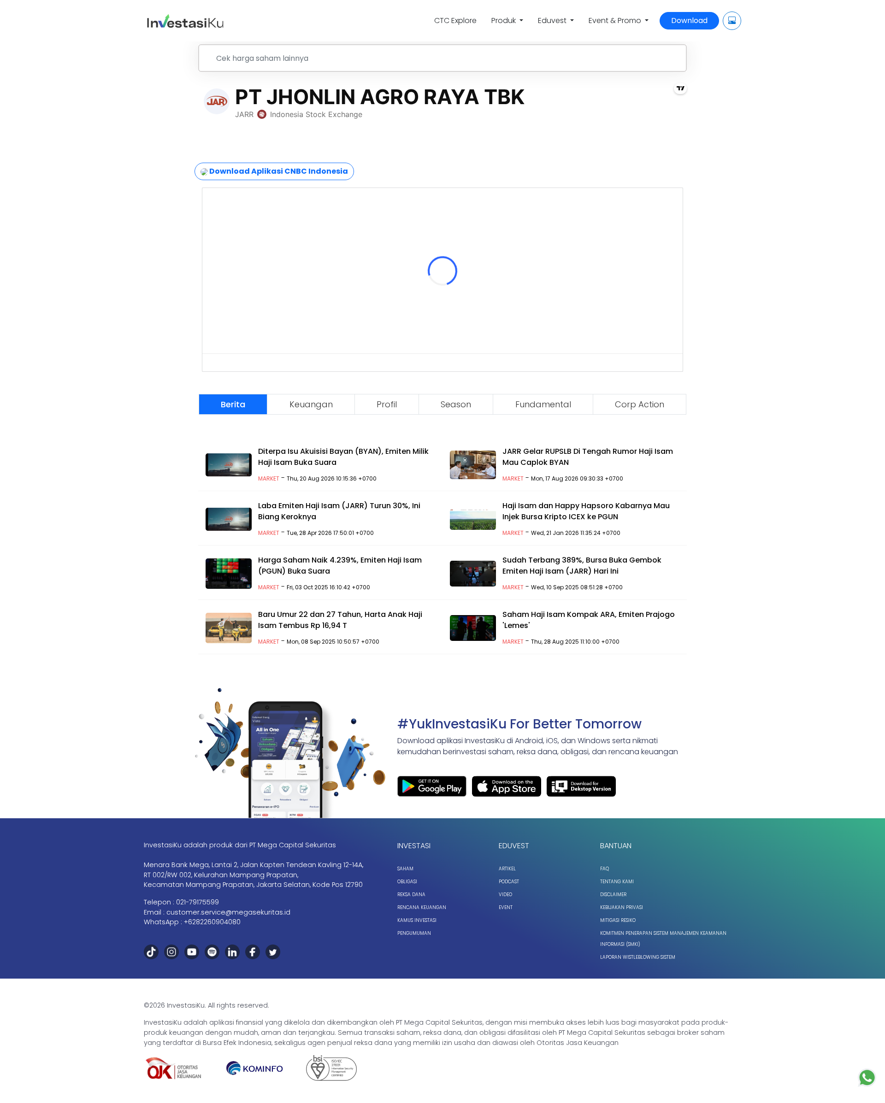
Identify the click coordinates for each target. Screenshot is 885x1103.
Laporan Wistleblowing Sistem (637, 957)
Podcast (509, 881)
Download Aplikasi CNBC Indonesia (278, 171)
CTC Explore (455, 20)
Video (505, 894)
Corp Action (639, 404)
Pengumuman (414, 933)
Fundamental (543, 404)
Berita (233, 404)
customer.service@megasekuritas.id (228, 912)
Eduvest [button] (553, 20)
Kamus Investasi (417, 920)
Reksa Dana (411, 894)
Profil (387, 404)
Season (456, 404)
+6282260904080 (212, 922)
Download (689, 20)
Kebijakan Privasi (621, 907)
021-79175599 (197, 902)
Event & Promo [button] (616, 20)
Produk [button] (504, 20)
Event (506, 907)
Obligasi (407, 881)
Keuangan (311, 404)
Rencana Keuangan (421, 907)
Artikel (507, 868)
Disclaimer (613, 894)
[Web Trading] (732, 21)
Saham (405, 868)
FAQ (604, 868)
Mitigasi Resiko (618, 920)
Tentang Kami (617, 881)
